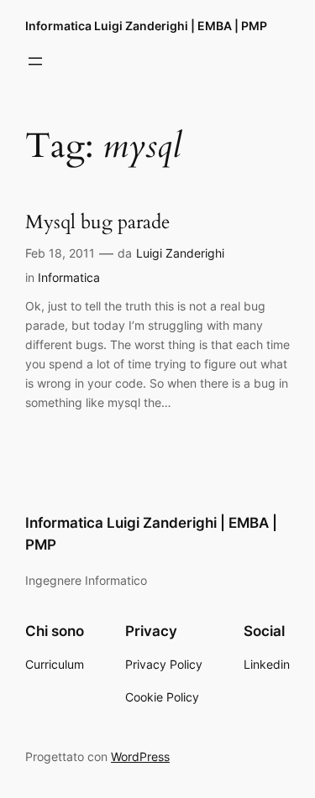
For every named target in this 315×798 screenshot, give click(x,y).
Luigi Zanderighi (180, 253)
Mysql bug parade (97, 222)
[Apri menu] (35, 61)
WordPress (140, 756)
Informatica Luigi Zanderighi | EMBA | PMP (146, 25)
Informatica (69, 277)
